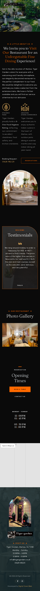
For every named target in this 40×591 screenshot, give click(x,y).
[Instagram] (22, 581)
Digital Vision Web (25, 586)
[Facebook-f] (18, 581)
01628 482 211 (8, 161)
